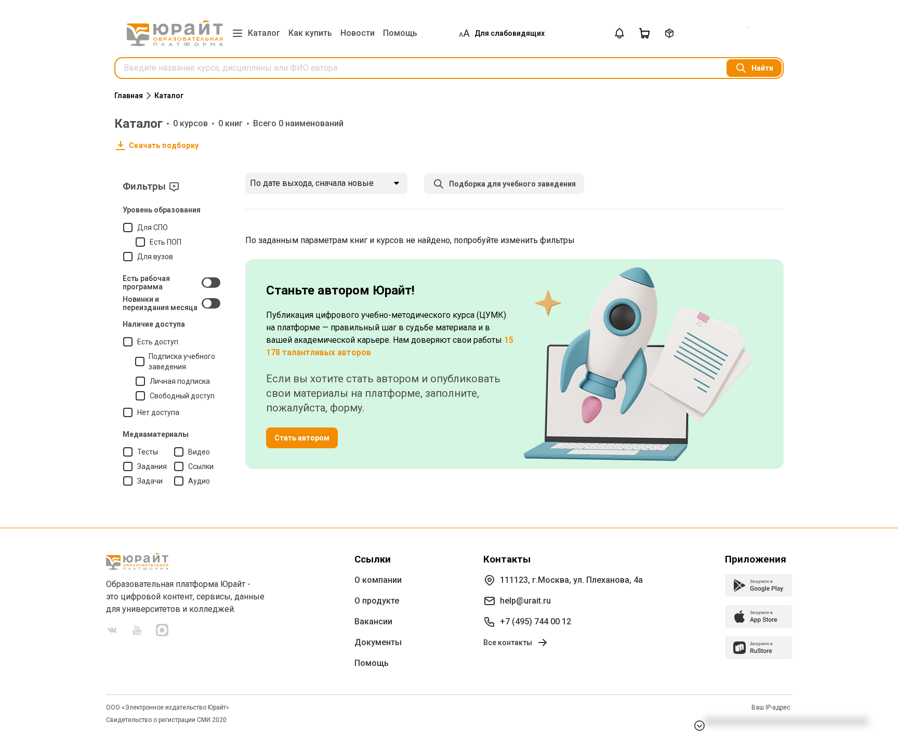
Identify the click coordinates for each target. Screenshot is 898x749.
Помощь (400, 33)
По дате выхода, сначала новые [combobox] (312, 183)
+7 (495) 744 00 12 (535, 621)
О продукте (376, 601)
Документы (378, 642)
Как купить (310, 33)
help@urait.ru (525, 601)
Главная (128, 95)
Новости (357, 33)
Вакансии (373, 621)
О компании (378, 580)
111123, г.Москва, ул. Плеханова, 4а (571, 580)
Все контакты (507, 642)
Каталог (264, 33)
